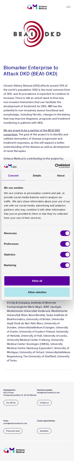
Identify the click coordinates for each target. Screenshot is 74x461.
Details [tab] (37, 175)
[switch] (65, 244)
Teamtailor (44, 431)
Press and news (13, 431)
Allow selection (37, 292)
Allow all (37, 280)
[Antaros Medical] (37, 6)
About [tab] (61, 175)
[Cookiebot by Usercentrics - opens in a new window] (55, 166)
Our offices (11, 403)
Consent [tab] (13, 175)
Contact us (44, 403)
